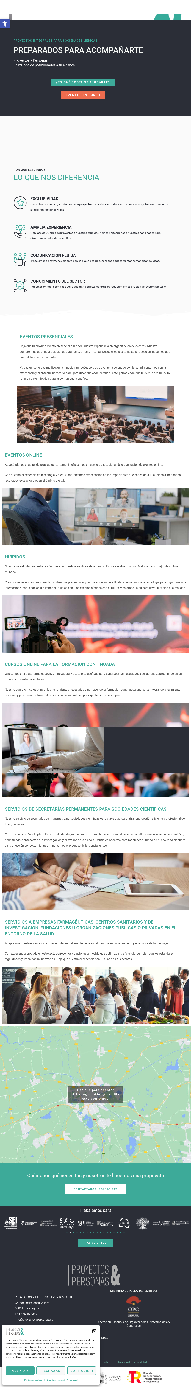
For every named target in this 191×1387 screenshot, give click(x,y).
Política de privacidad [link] (54, 1379)
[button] (94, 1331)
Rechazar (50, 1370)
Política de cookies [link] (33, 1379)
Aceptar (20, 1370)
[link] (15, 1330)
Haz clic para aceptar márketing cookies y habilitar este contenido (95, 1094)
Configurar (81, 1370)
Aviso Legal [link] (72, 1379)
